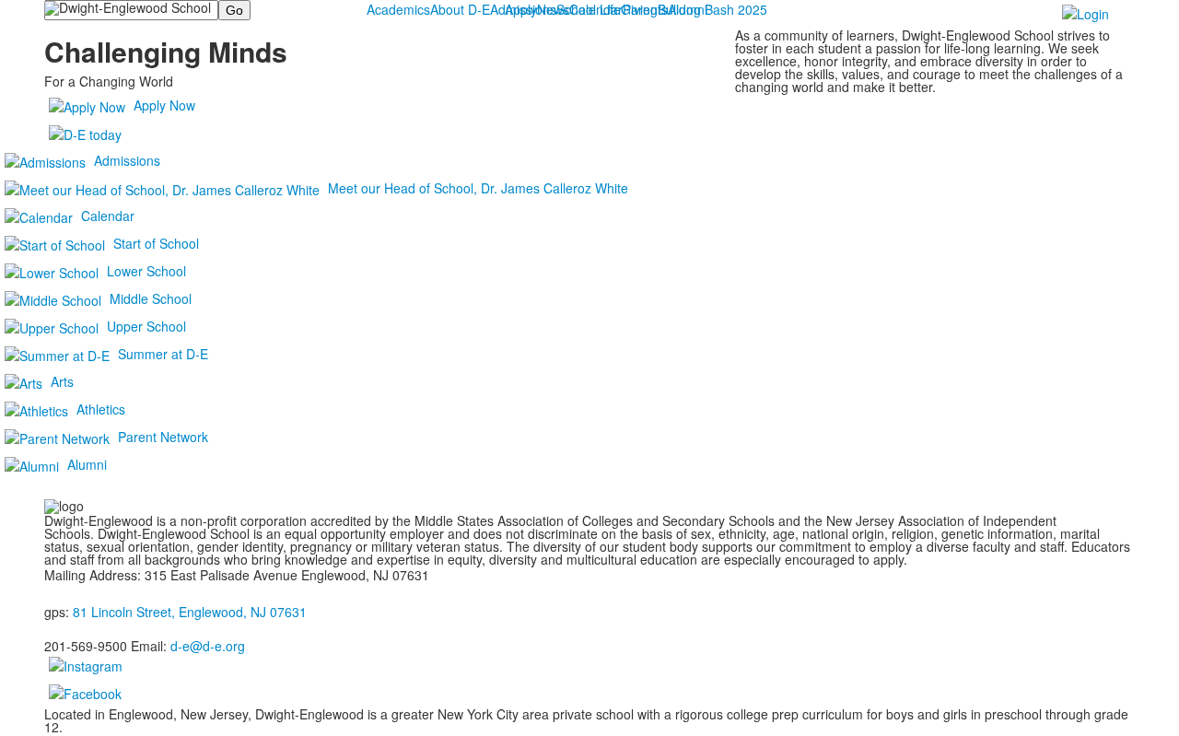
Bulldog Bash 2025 (712, 9)
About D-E (460, 9)
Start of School (156, 243)
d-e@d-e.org (207, 646)
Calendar (107, 215)
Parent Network (163, 436)
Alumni (87, 464)
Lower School (146, 271)
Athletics (100, 409)
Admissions (523, 9)
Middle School (151, 298)
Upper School (146, 326)
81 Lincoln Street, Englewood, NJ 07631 (190, 611)
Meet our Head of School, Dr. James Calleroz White (478, 188)
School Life (588, 9)
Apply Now (164, 105)
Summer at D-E (163, 354)
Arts (62, 381)
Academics (398, 9)
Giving (639, 9)
